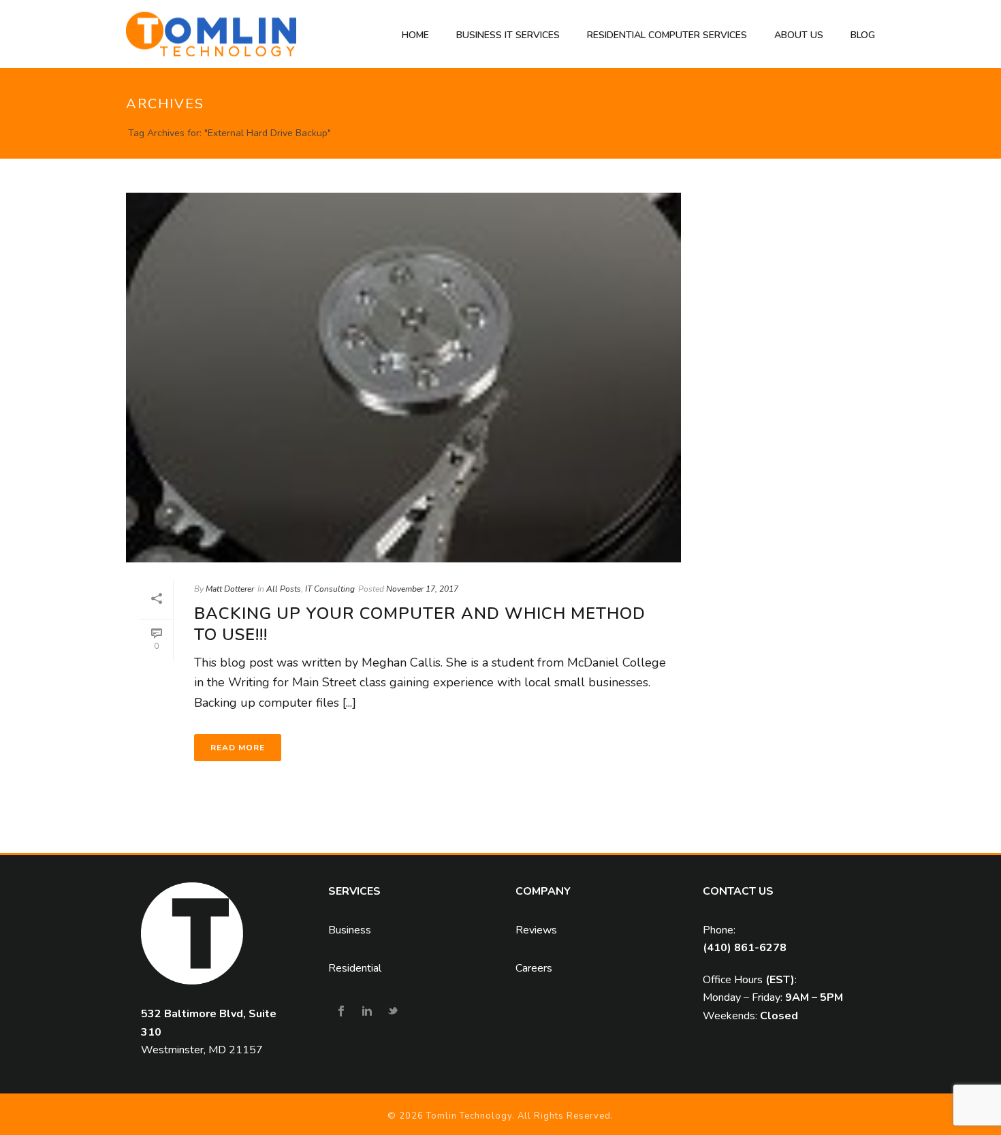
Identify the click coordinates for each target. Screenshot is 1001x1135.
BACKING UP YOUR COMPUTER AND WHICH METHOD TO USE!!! (420, 624)
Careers (533, 968)
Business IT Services (508, 35)
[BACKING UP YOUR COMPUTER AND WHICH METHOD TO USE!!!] (403, 377)
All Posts (283, 589)
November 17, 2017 (422, 589)
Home (415, 35)
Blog (863, 35)
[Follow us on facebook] (341, 1012)
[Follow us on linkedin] (367, 1012)
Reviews (536, 930)
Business (349, 930)
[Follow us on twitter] (392, 1012)
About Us (798, 35)
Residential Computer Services (667, 35)
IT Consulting (330, 589)
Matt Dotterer (230, 589)
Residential (354, 968)
